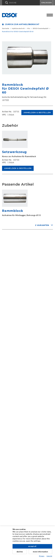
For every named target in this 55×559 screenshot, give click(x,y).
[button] (21, 2)
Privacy (41, 556)
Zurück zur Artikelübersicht (22, 24)
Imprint (49, 556)
